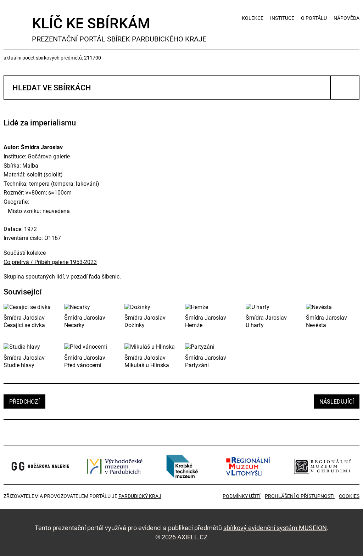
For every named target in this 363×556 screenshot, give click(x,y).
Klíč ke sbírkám (119, 29)
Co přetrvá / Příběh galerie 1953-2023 (50, 262)
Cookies (349, 496)
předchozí (24, 401)
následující (336, 401)
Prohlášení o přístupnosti (300, 496)
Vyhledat (344, 87)
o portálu (314, 18)
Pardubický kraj (139, 496)
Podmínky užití (242, 496)
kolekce (252, 18)
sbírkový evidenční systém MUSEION (275, 528)
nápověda (346, 18)
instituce (282, 18)
